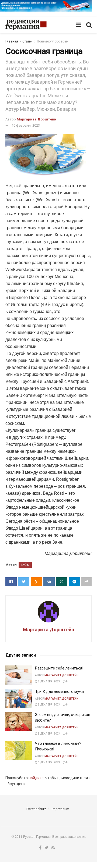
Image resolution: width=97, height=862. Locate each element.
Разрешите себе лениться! (59, 668)
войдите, (36, 778)
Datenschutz (36, 809)
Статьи (27, 41)
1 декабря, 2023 (48, 762)
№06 (25, 565)
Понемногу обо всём (52, 41)
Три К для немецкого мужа (59, 691)
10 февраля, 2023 (26, 125)
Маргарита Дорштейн (36, 119)
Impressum (60, 809)
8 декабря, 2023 (48, 681)
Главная (11, 41)
